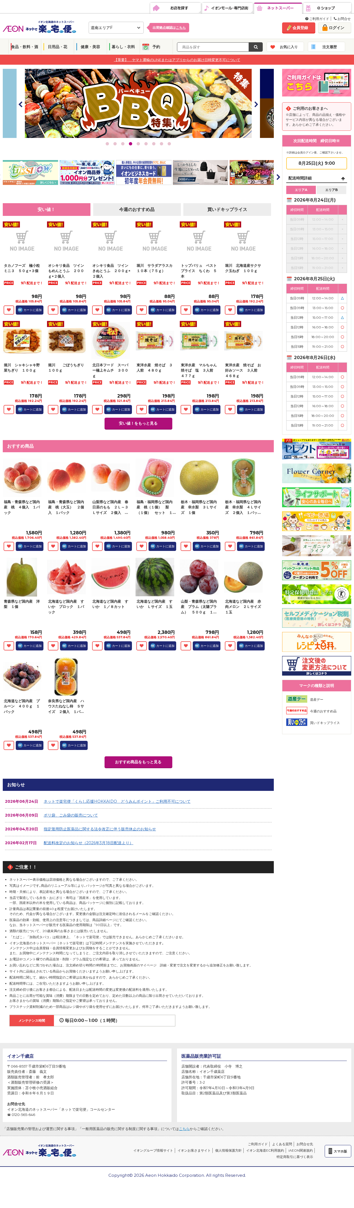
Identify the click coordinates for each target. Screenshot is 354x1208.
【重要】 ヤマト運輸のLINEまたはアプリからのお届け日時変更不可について (177, 59)
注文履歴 (329, 47)
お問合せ (344, 19)
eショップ (327, 8)
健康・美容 (90, 46)
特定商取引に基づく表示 (295, 1157)
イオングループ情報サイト (153, 1150)
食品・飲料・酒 (24, 46)
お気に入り (289, 47)
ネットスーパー (278, 8)
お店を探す (175, 8)
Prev (21, 104)
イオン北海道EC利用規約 (265, 1150)
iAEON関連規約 (300, 1150)
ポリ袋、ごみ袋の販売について (71, 815)
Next (256, 104)
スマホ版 (340, 1151)
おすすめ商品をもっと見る (138, 761)
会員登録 (300, 27)
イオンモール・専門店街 (227, 8)
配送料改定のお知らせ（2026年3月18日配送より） (88, 842)
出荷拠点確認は (169, 27)
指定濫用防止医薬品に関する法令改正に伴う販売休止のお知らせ (100, 829)
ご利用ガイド (318, 19)
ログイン (336, 27)
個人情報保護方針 (228, 1150)
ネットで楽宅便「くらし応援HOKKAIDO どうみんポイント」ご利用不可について (117, 801)
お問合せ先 (304, 1144)
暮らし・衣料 (123, 46)
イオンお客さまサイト (194, 1150)
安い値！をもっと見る (138, 423)
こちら (184, 1128)
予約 (156, 46)
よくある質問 (282, 1144)
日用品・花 (57, 46)
